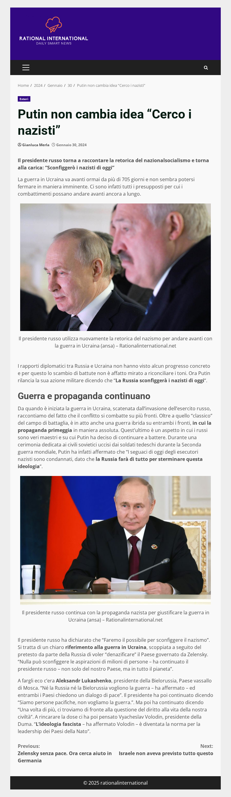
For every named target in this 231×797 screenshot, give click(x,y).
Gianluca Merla (35, 144)
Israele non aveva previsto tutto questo (166, 750)
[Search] (206, 68)
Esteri (24, 99)
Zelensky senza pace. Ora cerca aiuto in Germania (65, 753)
